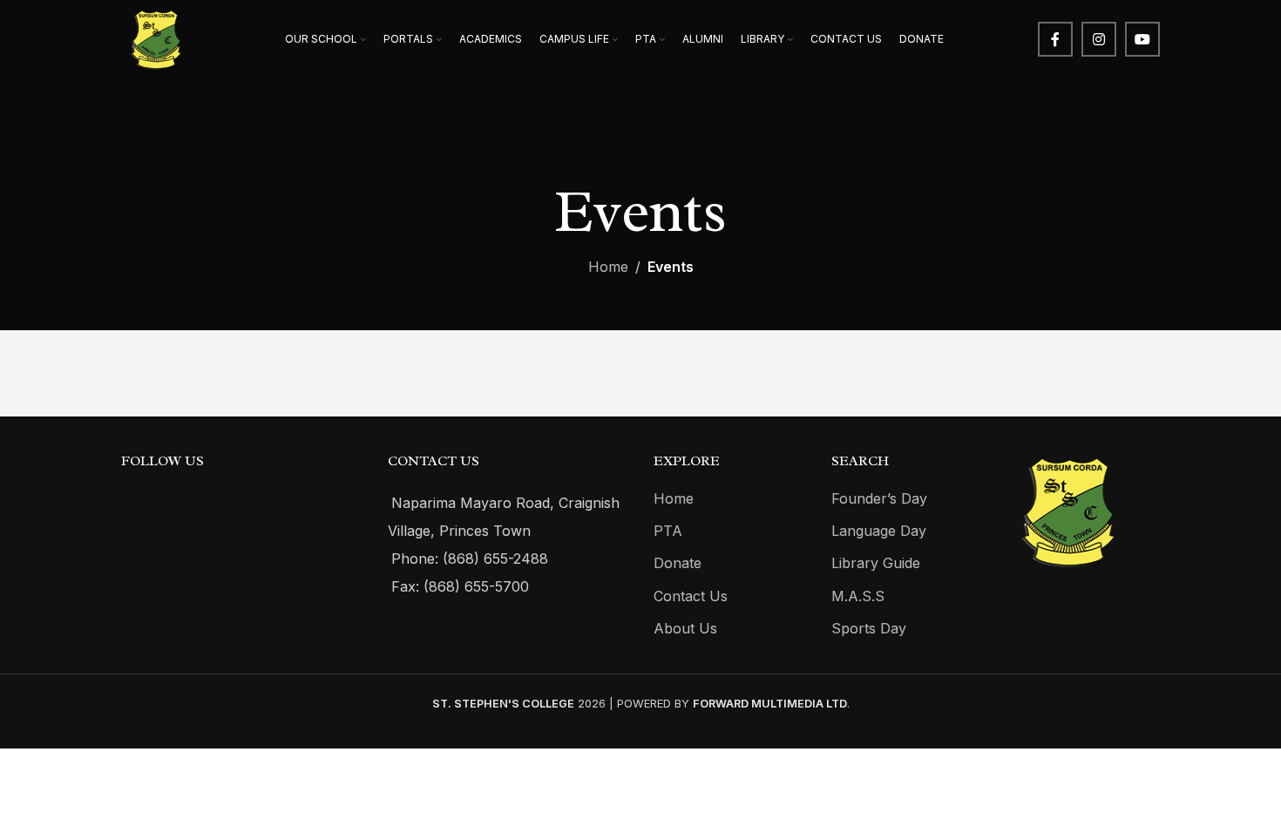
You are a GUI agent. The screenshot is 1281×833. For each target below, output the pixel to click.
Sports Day (868, 628)
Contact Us (691, 596)
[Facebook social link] (1055, 39)
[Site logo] (156, 37)
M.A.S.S (857, 596)
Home (608, 266)
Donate (678, 563)
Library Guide (875, 563)
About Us (685, 628)
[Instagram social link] (1098, 39)
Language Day (878, 530)
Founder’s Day (879, 498)
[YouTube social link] (1142, 39)
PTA (668, 530)
